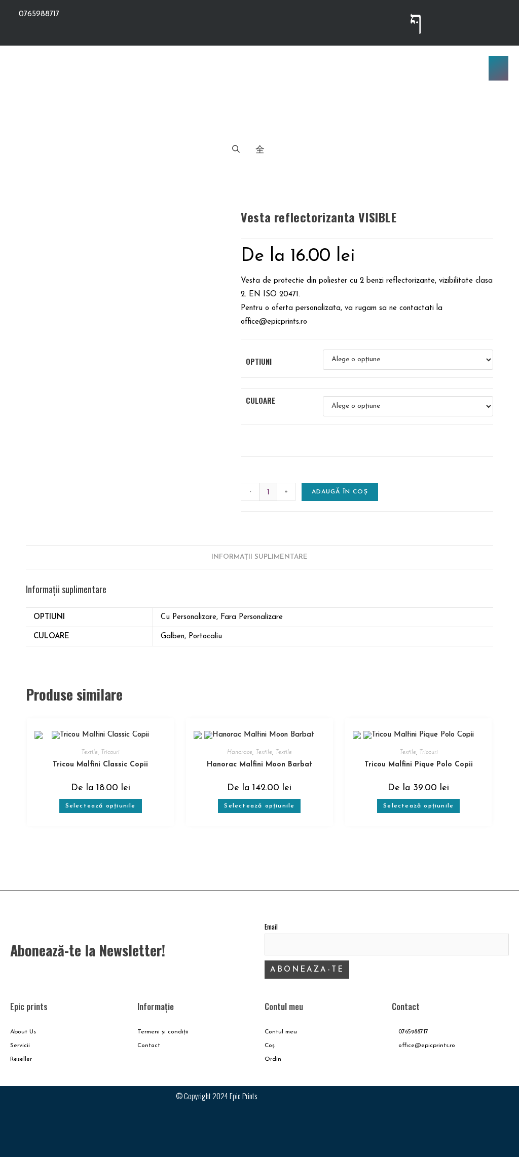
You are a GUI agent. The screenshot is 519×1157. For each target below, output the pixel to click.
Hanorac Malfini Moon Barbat (259, 764)
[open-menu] (498, 68)
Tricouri (110, 752)
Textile (89, 752)
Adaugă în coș (340, 492)
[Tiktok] (496, 20)
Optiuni (259, 361)
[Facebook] (460, 1103)
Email (271, 926)
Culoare (260, 400)
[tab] (259, 557)
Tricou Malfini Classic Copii (100, 764)
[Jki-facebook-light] (416, 20)
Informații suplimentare (259, 557)
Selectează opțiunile (100, 806)
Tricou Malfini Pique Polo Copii (418, 764)
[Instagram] (456, 20)
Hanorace (239, 752)
